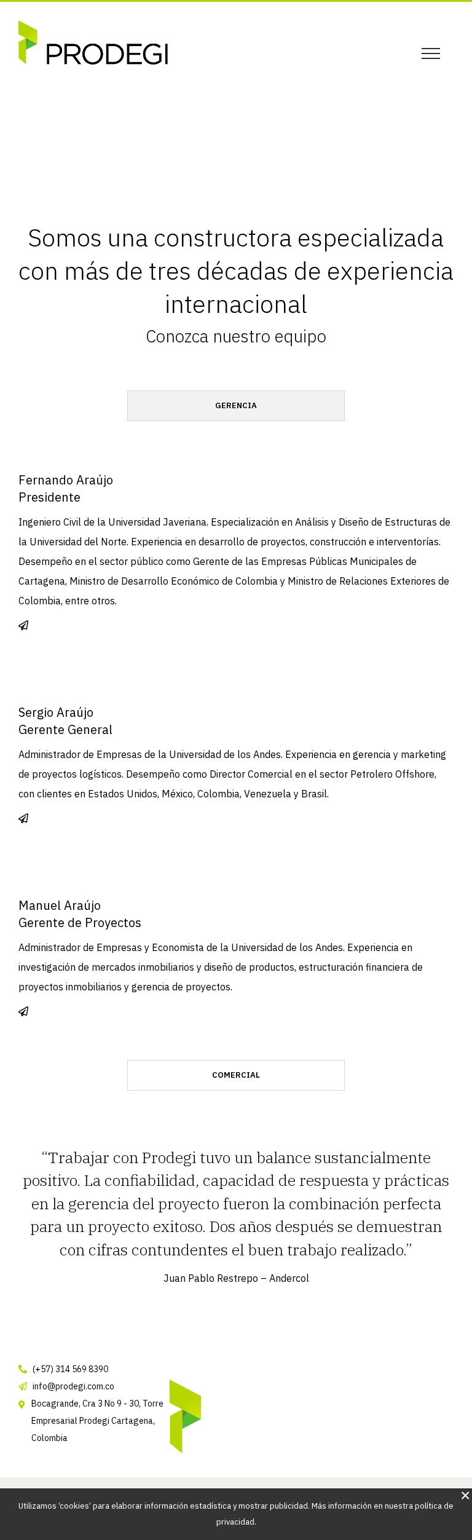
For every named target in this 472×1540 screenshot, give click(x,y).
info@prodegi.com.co (73, 1386)
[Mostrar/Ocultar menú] (430, 53)
